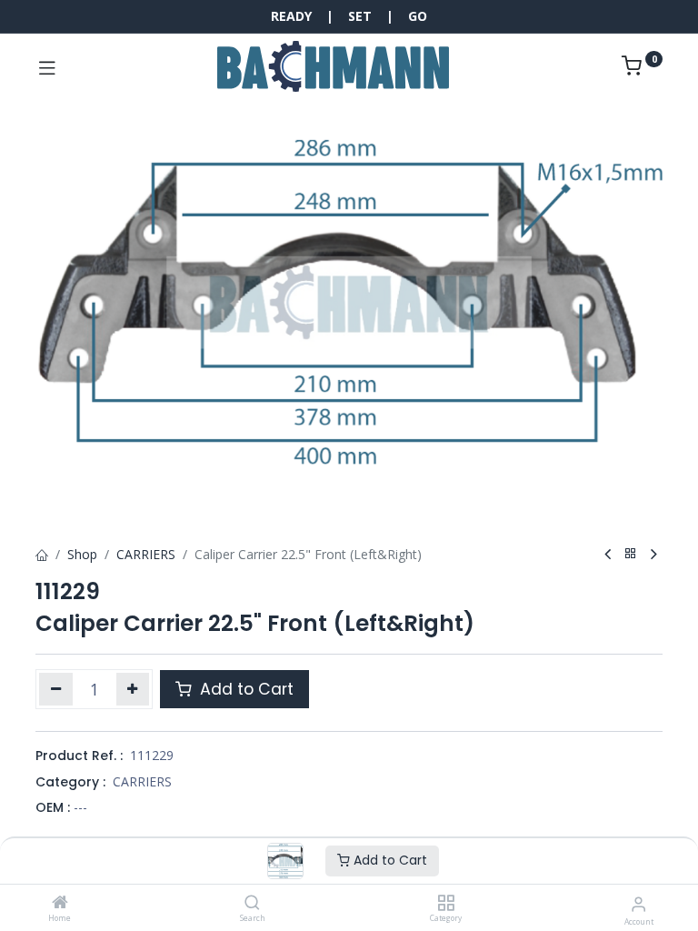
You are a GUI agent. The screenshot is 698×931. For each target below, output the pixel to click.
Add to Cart (388, 860)
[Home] (60, 903)
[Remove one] (56, 689)
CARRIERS (145, 554)
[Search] (252, 903)
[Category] (445, 903)
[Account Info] (638, 903)
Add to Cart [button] (244, 689)
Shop (82, 554)
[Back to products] (631, 554)
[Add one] (133, 689)
